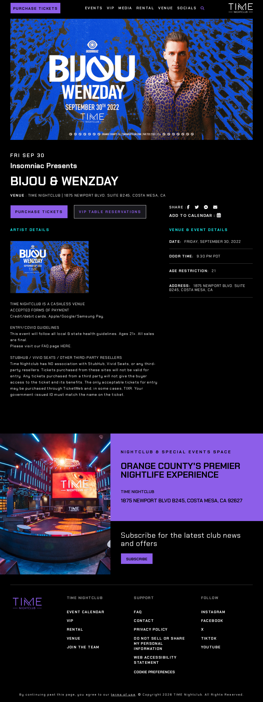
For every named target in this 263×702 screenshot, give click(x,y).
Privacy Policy (151, 629)
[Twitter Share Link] (197, 207)
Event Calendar (86, 612)
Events (94, 8)
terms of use (123, 695)
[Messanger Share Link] (206, 207)
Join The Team (83, 647)
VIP (111, 8)
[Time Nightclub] (27, 603)
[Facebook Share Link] (188, 207)
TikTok (209, 638)
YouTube (211, 647)
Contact (144, 620)
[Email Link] (215, 207)
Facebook (212, 620)
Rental (145, 8)
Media (125, 8)
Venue (165, 8)
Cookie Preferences (154, 672)
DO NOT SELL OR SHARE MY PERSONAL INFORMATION (159, 643)
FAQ (138, 612)
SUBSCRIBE (136, 559)
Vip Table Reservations (110, 211)
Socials (187, 8)
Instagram (213, 612)
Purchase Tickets (35, 8)
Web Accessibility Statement (155, 660)
